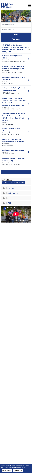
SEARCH (16, 34)
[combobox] (16, 24)
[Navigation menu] (29, 5)
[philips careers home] (7, 5)
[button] (16, 188)
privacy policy (22, 467)
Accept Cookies (6, 470)
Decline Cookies (18, 470)
